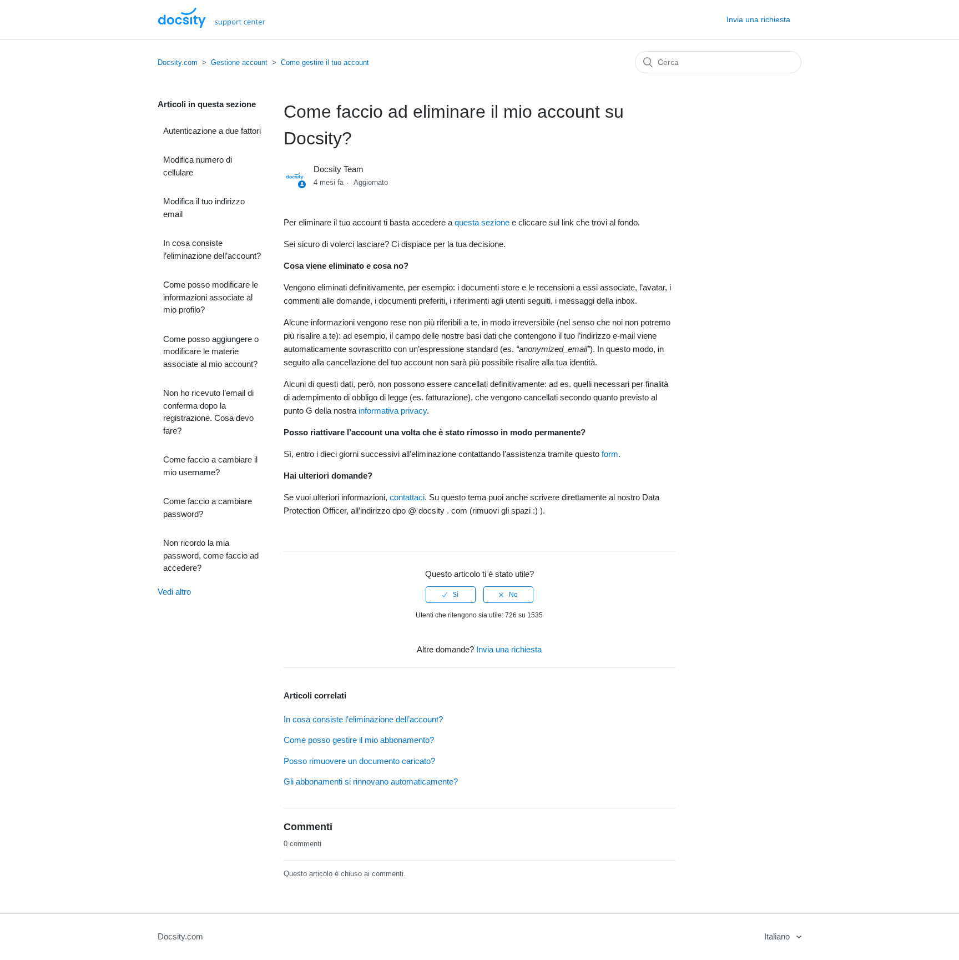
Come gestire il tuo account (325, 62)
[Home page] (212, 24)
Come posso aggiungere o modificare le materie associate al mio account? (211, 351)
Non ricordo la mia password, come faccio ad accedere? (211, 555)
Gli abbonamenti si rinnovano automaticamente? (371, 781)
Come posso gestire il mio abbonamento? (359, 740)
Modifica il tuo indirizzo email (204, 208)
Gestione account (239, 62)
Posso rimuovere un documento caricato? (359, 761)
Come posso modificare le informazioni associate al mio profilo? (210, 297)
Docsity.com (178, 62)
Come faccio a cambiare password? (207, 507)
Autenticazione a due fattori (212, 130)
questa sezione (482, 222)
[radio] (451, 594)
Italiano (778, 936)
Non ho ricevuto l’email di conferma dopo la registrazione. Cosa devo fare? (208, 411)
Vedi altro (174, 591)
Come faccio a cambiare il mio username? (210, 466)
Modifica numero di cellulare (197, 166)
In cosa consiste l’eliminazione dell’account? (212, 249)
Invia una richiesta (758, 19)
